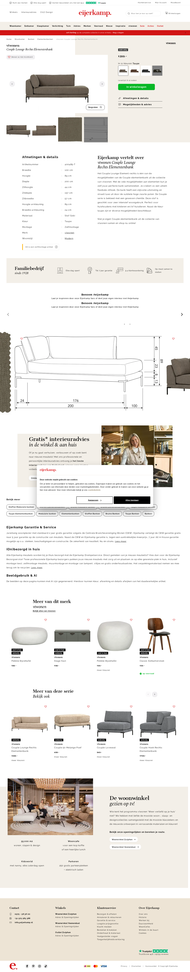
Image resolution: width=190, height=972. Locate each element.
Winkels (14, 12)
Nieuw (109, 26)
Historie (142, 917)
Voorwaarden (151, 966)
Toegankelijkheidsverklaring (111, 939)
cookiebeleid (94, 490)
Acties (151, 26)
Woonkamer (15, 26)
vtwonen (132, 26)
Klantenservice (144, 2)
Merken (87, 26)
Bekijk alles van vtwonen (44, 611)
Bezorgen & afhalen (107, 914)
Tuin (68, 26)
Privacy (124, 966)
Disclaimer (136, 966)
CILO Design (46, 12)
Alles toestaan (132, 500)
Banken (31, 39)
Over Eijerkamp (149, 908)
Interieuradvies (29, 12)
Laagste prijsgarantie (107, 924)
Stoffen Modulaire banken (21, 507)
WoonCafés (144, 927)
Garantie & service (106, 920)
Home (9, 39)
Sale (142, 26)
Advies (77, 26)
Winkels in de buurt (148, 930)
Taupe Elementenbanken (21, 514)
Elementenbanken (45, 39)
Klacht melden (104, 927)
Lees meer (121, 541)
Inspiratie (120, 26)
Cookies (143, 933)
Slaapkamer (43, 26)
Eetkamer (29, 26)
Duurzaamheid (146, 924)
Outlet (160, 26)
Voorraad (98, 26)
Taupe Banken (132, 514)
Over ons (143, 914)
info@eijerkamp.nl (24, 922)
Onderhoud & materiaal (108, 933)
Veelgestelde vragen (107, 936)
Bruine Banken (113, 514)
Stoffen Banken (92, 514)
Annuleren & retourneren (109, 917)
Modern (69, 238)
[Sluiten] (185, 32)
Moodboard (176, 2)
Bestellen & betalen (107, 930)
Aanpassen (93, 500)
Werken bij (144, 920)
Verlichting (57, 26)
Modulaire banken (47, 514)
